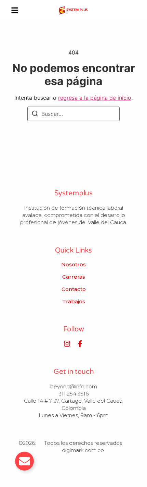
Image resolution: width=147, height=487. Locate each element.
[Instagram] (67, 343)
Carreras (73, 277)
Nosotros (73, 264)
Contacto (74, 289)
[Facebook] (80, 343)
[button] (14, 10)
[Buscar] (35, 114)
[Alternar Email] (24, 461)
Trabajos (73, 302)
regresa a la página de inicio (94, 97)
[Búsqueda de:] (73, 114)
